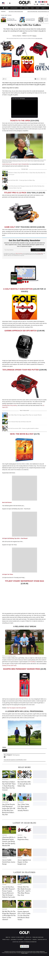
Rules (37, 7)
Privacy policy (6, 939)
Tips (21, 7)
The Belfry (32, 661)
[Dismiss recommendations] (47, 15)
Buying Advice (14, 7)
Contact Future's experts (17, 937)
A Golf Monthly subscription (18, 289)
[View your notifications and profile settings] (10, 3)
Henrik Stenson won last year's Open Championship (15, 164)
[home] (3, 8)
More (43, 7)
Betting (26, 7)
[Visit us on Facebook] (39, 2)
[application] (24, 107)
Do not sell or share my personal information (24, 941)
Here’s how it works (38, 38)
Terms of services (19, 253)
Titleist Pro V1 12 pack (15, 193)
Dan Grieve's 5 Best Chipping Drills (16, 11)
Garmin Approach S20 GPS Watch (21, 331)
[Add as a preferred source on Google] (24, 946)
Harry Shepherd (17, 35)
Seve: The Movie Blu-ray (22, 434)
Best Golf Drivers (7, 502)
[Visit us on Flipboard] (46, 2)
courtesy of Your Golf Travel (9, 665)
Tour (32, 7)
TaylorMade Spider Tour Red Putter (20, 370)
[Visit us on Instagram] (41, 2)
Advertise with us (42, 939)
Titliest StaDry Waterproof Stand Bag (24, 581)
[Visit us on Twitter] (43, 2)
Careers (34, 939)
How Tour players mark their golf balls (16, 707)
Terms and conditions (37, 937)
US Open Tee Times (7, 574)
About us (8, 937)
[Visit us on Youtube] (44, 2)
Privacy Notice (40, 253)
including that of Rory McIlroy (9, 405)
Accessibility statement (17, 939)
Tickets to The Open (20, 121)
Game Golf (9, 227)
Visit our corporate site (40, 951)
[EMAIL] (5, 757)
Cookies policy (27, 939)
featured (5, 750)
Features (34, 35)
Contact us (28, 937)
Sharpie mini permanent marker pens (21, 669)
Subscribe (42, 4)
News (6, 7)
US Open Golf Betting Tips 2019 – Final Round (14, 538)
